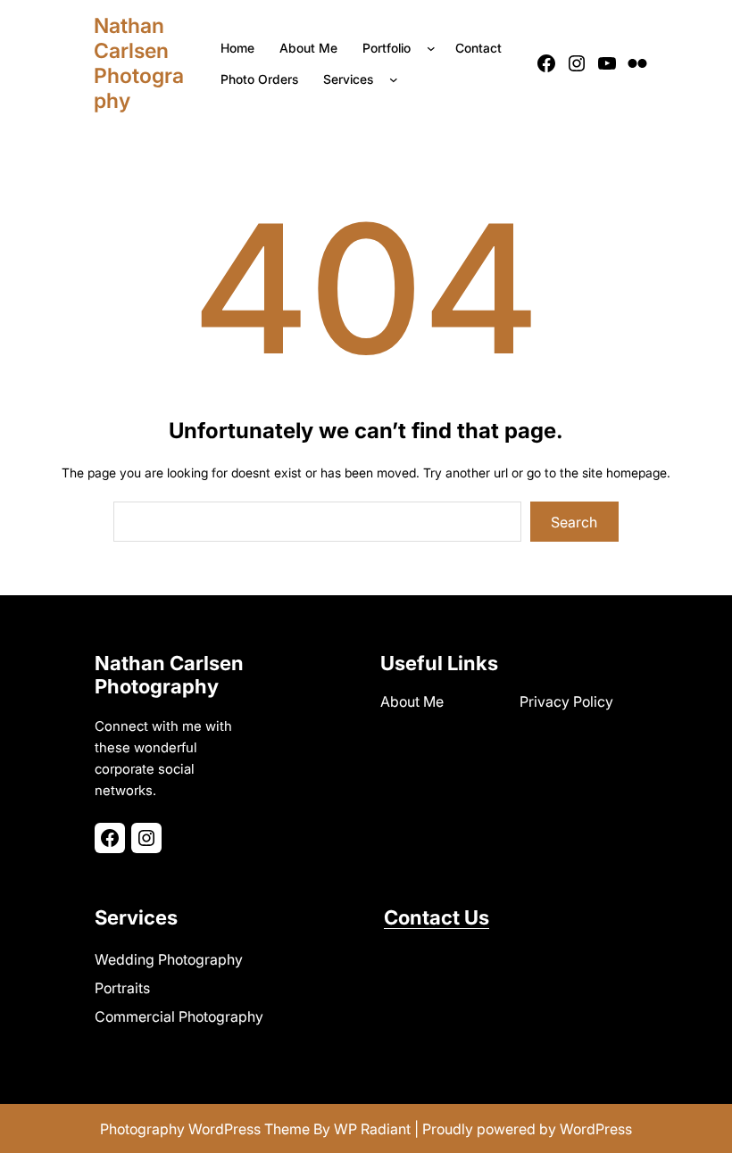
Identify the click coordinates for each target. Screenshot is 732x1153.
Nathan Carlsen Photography (139, 63)
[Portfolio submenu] (435, 48)
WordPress (596, 1129)
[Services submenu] (397, 79)
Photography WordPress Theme (205, 1129)
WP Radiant (372, 1129)
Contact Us (436, 917)
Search (574, 522)
